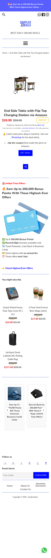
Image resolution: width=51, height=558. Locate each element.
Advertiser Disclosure (40, 485)
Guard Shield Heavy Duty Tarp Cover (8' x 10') (13, 311)
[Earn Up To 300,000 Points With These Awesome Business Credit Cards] (14, 393)
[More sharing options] (25, 166)
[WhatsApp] (40, 14)
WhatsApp (16, 137)
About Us (25, 486)
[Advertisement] (25, 447)
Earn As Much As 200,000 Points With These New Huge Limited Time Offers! (36, 411)
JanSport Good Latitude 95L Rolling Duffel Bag (12, 355)
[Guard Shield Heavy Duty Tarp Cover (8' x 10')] (13, 293)
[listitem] (14, 407)
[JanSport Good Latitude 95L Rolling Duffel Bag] (13, 338)
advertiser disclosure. (28, 128)
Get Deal (25, 153)
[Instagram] (47, 14)
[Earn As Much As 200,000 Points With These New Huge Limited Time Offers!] (36, 393)
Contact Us (25, 489)
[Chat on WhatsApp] (44, 550)
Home (10, 486)
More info (40, 125)
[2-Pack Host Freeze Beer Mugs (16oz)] (38, 293)
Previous (7, 410)
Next (43, 410)
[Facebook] (44, 14)
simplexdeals (32, 497)
